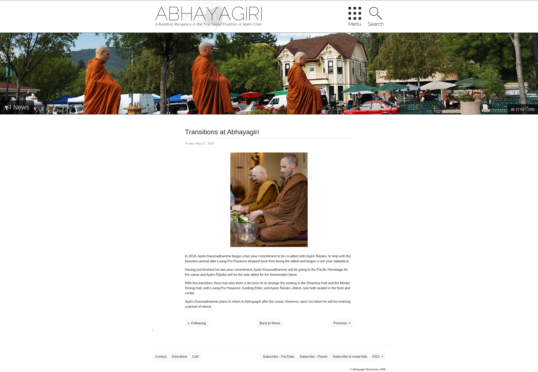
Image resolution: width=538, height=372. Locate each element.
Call (195, 356)
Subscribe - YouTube (278, 356)
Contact (161, 356)
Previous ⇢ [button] (342, 323)
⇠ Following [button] (197, 323)
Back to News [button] (270, 323)
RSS (376, 356)
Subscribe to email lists (350, 356)
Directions (179, 356)
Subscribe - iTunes (313, 356)
